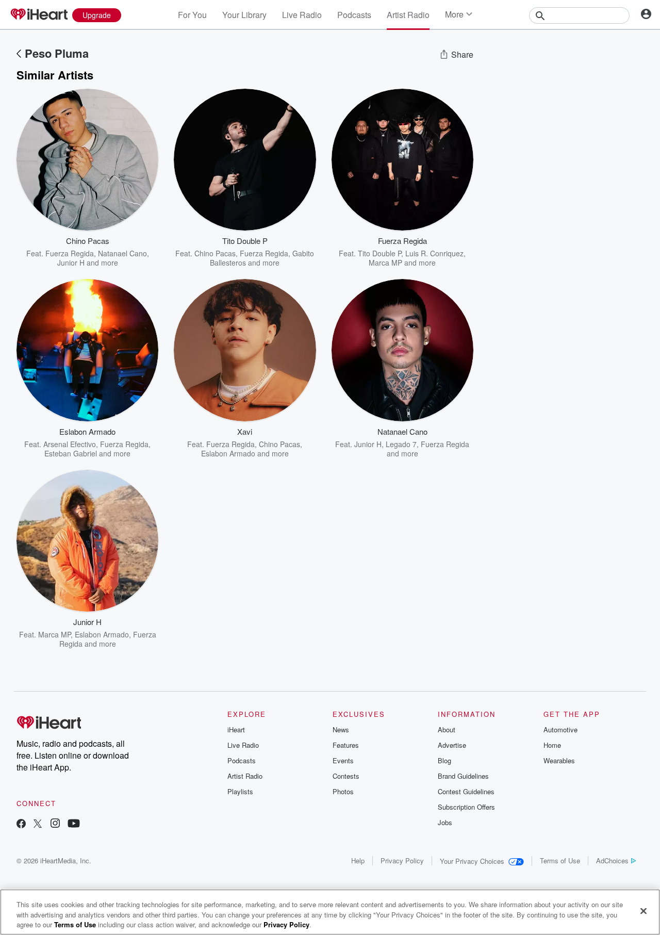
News (341, 729)
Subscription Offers (466, 807)
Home (552, 745)
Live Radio (302, 15)
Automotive (560, 729)
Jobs (445, 822)
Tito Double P (379, 253)
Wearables (559, 760)
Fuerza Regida (69, 253)
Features (346, 745)
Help (358, 860)
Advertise (452, 745)
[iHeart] (39, 15)
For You (192, 15)
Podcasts (354, 15)
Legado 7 (401, 444)
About (446, 729)
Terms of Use (560, 860)
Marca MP (385, 262)
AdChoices (612, 860)
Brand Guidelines (463, 776)
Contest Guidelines (466, 791)
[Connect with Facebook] (21, 824)
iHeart (236, 729)
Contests (346, 776)
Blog (444, 760)
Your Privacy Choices (472, 861)
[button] (143, 251)
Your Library (244, 15)
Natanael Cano (122, 253)
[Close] (643, 910)
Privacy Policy (402, 860)
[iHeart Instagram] (55, 824)
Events (343, 760)
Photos (343, 791)
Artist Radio (408, 15)
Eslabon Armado (228, 453)
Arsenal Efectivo (69, 444)
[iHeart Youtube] (74, 824)
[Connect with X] (38, 824)
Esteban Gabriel (70, 453)
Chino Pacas (215, 253)
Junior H (71, 262)
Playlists (240, 791)
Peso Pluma (57, 53)
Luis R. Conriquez (434, 253)
